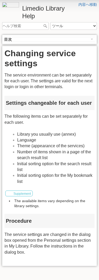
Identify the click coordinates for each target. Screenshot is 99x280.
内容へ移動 (87, 4)
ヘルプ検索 (45, 26)
